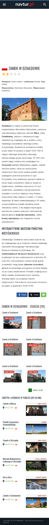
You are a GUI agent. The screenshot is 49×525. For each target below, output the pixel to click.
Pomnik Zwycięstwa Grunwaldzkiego (11, 423)
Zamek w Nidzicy (9, 403)
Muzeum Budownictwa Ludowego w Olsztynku (12, 460)
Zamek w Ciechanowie (11, 495)
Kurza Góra (7, 477)
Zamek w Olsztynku (10, 440)
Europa (37, 82)
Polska (4, 84)
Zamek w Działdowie (10, 312)
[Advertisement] (24, 34)
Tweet (35, 295)
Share (23, 295)
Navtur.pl (20, 520)
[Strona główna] (24, 6)
